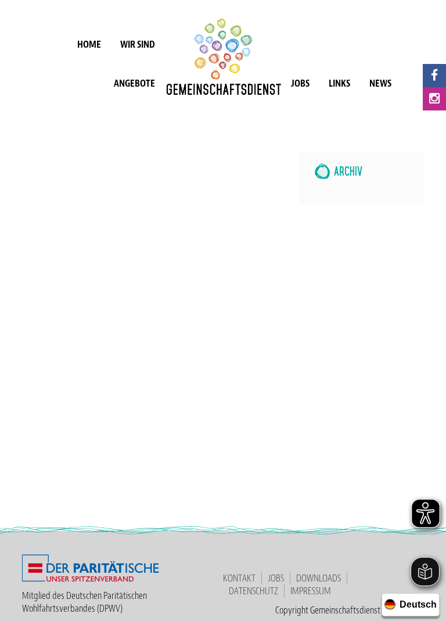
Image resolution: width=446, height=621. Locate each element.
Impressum (310, 590)
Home (89, 44)
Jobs (300, 83)
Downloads (318, 578)
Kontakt (239, 578)
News (380, 83)
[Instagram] (434, 98)
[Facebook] (434, 75)
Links (339, 83)
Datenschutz (253, 590)
